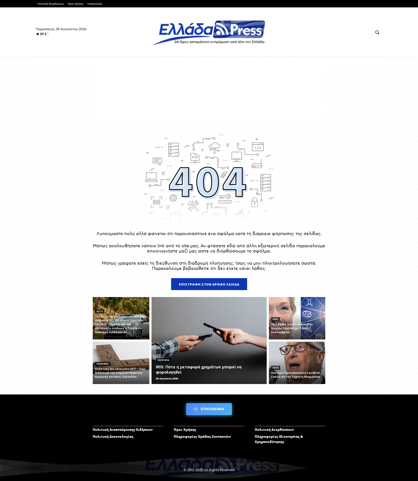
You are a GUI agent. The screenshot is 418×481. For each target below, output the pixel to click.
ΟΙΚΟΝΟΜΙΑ (102, 364)
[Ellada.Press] (209, 32)
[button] (377, 32)
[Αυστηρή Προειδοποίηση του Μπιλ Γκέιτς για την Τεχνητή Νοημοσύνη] (297, 363)
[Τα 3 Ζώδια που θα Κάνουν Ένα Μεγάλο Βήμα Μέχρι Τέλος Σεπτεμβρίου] (297, 318)
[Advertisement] (209, 93)
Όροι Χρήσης (185, 429)
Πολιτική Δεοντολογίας (113, 436)
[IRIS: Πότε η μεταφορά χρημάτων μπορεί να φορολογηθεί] (209, 340)
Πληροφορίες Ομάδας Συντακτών (202, 436)
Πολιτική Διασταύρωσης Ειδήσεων (123, 429)
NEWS (276, 368)
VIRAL (275, 319)
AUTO (99, 311)
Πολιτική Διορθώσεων (274, 429)
